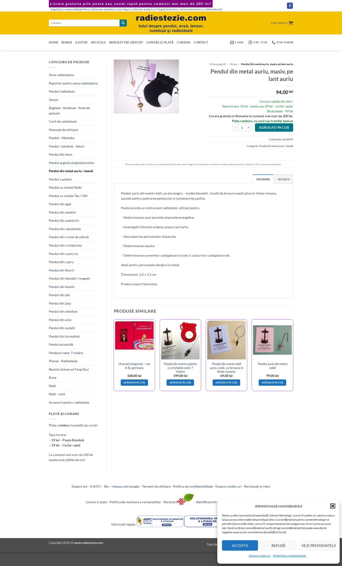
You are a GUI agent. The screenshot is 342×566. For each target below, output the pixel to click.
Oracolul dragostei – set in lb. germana (134, 365)
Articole (98, 42)
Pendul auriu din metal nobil (272, 365)
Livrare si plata (96, 502)
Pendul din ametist (62, 212)
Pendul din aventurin (64, 220)
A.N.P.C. (96, 486)
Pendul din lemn (60, 154)
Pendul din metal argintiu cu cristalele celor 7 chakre (180, 367)
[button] (332, 506)
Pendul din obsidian (63, 311)
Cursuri (183, 42)
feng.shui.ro (57, 9)
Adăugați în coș (274, 127)
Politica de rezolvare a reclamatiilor (135, 502)
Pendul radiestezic (62, 91)
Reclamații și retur (257, 486)
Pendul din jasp (60, 303)
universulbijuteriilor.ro (77, 9)
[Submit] (123, 23)
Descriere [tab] (263, 179)
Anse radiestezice (61, 75)
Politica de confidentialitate (193, 486)
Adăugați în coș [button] (134, 382)
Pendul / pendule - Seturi (66, 146)
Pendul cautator (60, 179)
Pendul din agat (60, 204)
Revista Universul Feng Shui (69, 369)
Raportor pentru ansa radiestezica (73, 83)
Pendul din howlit (61, 287)
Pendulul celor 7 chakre (66, 353)
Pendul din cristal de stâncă (69, 237)
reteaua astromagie (125, 486)
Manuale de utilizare (63, 130)
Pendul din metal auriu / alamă (71, 171)
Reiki (52, 386)
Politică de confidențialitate (289, 555)
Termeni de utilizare (156, 486)
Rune (52, 377)
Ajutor (81, 42)
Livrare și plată (160, 42)
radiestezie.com (213, 9)
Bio (106, 486)
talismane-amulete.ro (104, 9)
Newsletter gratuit (126, 42)
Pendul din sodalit (62, 328)
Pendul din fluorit (61, 270)
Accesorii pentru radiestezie (69, 402)
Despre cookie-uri (260, 555)
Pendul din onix (60, 320)
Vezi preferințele (318, 545)
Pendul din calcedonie (65, 229)
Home (53, 42)
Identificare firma (208, 502)
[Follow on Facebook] (290, 6)
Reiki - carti (57, 394)
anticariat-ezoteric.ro (144, 9)
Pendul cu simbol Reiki (65, 187)
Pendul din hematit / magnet (69, 278)
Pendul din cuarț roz (63, 254)
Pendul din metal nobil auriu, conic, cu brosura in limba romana (226, 367)
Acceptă (240, 545)
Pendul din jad (59, 295)
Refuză (278, 545)
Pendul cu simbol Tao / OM (68, 196)
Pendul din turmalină (64, 336)
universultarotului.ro (191, 9)
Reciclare (170, 502)
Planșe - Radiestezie (63, 361)
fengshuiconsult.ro (168, 9)
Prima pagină (218, 64)
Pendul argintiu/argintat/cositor (72, 163)
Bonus (66, 42)
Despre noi (79, 486)
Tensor (54, 100)
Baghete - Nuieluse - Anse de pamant (69, 110)
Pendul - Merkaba (61, 138)
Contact (201, 42)
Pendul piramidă (61, 344)
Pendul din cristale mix (65, 245)
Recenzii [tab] (283, 179)
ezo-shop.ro (124, 9)
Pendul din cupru (61, 262)
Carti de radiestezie (63, 121)
